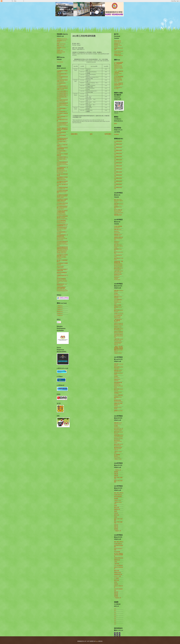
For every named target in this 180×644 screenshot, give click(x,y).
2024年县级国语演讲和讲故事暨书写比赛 (62, 148)
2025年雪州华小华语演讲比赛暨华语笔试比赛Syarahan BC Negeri (62, 200)
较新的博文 (74, 134)
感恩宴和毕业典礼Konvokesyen (118, 274)
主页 (91, 134)
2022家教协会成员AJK (118, 175)
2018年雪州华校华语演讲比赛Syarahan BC (62, 88)
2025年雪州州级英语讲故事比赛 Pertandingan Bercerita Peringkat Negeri (62, 217)
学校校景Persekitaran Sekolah (61, 48)
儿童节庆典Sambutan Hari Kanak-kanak (118, 271)
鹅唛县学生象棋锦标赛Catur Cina (62, 273)
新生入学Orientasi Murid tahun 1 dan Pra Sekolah (118, 201)
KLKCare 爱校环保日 (118, 395)
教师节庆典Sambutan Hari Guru (118, 310)
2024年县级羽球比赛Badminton (61, 133)
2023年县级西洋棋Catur (62, 111)
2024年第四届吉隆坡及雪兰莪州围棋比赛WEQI (62, 139)
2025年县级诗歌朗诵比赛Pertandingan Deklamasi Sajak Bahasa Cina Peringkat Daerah (62, 163)
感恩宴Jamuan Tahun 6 (118, 411)
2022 (115, 618)
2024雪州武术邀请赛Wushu (61, 136)
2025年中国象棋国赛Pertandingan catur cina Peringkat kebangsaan (61, 221)
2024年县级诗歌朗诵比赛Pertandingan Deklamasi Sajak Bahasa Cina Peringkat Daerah (62, 124)
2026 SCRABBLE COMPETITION (60, 267)
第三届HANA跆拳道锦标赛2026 (62, 261)
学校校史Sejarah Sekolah (62, 38)
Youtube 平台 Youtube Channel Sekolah (118, 52)
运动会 (115, 517)
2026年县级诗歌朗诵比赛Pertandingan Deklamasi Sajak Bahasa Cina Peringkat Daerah (62, 243)
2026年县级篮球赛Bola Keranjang (62, 232)
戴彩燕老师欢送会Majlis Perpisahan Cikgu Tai (118, 448)
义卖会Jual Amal (117, 500)
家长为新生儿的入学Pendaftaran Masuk (118, 429)
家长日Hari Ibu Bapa (118, 438)
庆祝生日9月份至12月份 (118, 549)
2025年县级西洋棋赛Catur (62, 157)
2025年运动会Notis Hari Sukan (118, 88)
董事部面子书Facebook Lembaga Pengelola (118, 45)
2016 (115, 612)
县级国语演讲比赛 (118, 574)
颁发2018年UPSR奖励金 (118, 519)
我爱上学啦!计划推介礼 (118, 478)
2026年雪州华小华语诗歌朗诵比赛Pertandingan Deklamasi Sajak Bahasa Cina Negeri (62, 256)
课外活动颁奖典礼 (118, 496)
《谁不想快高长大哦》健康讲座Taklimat (118, 320)
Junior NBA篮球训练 (118, 565)
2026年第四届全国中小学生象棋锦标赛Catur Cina (62, 225)
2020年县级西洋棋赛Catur (62, 95)
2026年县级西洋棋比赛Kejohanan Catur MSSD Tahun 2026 (62, 229)
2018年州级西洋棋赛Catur (62, 91)
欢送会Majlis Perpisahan (117, 242)
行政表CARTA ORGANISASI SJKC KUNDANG (61, 52)
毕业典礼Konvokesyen (116, 294)
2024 (115, 622)
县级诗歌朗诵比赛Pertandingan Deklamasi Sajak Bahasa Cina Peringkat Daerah (118, 385)
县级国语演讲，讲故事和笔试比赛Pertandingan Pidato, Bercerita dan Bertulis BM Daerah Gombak (118, 264)
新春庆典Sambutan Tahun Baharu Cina (118, 215)
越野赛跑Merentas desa (118, 249)
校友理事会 (116, 134)
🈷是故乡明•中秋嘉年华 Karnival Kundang (118, 404)
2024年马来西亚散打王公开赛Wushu (62, 117)
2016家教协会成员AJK (118, 157)
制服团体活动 (117, 509)
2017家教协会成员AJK (118, 160)
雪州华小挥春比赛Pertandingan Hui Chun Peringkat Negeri (118, 211)
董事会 (115, 123)
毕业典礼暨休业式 (118, 494)
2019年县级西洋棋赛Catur (62, 93)
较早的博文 (108, 134)
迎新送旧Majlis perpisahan (117, 380)
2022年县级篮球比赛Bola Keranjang (62, 97)
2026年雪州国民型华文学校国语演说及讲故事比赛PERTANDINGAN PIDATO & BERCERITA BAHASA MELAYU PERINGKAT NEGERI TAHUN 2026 (62, 250)
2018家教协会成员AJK (118, 163)
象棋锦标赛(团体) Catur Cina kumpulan (62, 284)
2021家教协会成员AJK (118, 172)
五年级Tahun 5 (60, 313)
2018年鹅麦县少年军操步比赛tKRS (62, 71)
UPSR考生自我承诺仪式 (118, 589)
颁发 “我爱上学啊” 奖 (118, 492)
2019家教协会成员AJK (118, 166)
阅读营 (115, 505)
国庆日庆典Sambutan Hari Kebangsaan (118, 268)
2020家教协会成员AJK (118, 169)
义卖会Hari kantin (118, 459)
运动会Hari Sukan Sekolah (118, 408)
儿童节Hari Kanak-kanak (118, 452)
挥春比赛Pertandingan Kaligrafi (118, 204)
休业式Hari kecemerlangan (117, 232)
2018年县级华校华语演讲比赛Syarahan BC (62, 80)
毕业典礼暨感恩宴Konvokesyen (118, 227)
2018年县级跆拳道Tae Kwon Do (61, 83)
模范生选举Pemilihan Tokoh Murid (118, 367)
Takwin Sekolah (60, 62)
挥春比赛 (116, 473)
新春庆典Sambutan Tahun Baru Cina (118, 235)
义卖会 (115, 561)
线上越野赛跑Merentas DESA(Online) (117, 456)
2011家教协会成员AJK (118, 142)
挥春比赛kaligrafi (117, 229)
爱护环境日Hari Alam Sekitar (118, 259)
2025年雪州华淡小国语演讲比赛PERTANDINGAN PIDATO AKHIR (62, 196)
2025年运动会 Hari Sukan (118, 256)
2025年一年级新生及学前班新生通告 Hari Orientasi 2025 (118, 84)
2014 (115, 608)
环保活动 (116, 513)
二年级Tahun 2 (60, 307)
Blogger (96, 641)
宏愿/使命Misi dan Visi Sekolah (61, 41)
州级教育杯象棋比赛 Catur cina (62, 276)
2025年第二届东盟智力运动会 (62, 185)
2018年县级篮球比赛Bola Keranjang (62, 74)
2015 (115, 610)
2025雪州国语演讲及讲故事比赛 (62, 174)
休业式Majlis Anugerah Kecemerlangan (117, 278)
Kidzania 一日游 (117, 576)
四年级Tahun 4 (60, 311)
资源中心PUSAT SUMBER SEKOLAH (118, 55)
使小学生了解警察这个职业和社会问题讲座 (118, 555)
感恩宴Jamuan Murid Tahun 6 (118, 374)
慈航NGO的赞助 (117, 305)
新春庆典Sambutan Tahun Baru (118, 297)
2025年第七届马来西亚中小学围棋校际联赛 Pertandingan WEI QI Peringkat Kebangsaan (62, 212)
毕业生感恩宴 (117, 551)
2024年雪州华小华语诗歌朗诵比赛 (62, 154)
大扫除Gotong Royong (118, 313)
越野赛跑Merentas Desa (118, 207)
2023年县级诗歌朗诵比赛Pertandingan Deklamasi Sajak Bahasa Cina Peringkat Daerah (62, 104)
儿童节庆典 (116, 563)
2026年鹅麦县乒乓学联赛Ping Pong (62, 264)
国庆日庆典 (116, 507)
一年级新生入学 (117, 470)
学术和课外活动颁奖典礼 (118, 546)
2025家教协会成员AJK (118, 185)
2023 (115, 620)
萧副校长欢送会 (117, 572)
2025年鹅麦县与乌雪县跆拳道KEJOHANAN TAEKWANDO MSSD (62, 178)
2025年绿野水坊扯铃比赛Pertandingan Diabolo (62, 204)
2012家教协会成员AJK (118, 145)
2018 (115, 616)
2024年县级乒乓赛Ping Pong (62, 142)
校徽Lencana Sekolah (61, 43)
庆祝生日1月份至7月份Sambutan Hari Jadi (118, 324)
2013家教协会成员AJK (118, 148)
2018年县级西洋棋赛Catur (62, 86)
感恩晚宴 (116, 498)
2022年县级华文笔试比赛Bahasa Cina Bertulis (62, 100)
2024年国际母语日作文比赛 (62, 120)
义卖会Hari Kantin (118, 353)
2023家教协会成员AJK (118, 179)
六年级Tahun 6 (60, 315)
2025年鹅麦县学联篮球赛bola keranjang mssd (62, 188)
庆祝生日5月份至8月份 (118, 568)
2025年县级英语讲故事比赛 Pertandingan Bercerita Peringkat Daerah (62, 207)
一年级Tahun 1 (60, 305)
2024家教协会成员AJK (118, 182)
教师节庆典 (116, 515)
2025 (115, 624)
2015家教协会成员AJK (118, 154)
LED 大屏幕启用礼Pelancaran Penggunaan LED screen (118, 301)
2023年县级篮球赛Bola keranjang (62, 109)
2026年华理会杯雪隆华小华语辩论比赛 (62, 270)
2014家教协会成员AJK (118, 151)
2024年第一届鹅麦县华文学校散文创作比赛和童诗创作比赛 (62, 129)
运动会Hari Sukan (118, 326)
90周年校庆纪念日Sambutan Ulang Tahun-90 (118, 343)
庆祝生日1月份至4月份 (118, 586)
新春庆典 (116, 475)
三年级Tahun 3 (60, 309)
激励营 (115, 511)
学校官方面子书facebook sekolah (117, 41)
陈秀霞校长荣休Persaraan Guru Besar (118, 401)
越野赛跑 (116, 472)
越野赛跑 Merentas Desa (118, 307)
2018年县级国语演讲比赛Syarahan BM (62, 77)
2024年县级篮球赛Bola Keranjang (62, 151)
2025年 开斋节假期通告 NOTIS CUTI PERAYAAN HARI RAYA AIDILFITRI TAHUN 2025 (118, 79)
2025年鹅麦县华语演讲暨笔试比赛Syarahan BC (62, 182)
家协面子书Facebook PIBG (118, 49)
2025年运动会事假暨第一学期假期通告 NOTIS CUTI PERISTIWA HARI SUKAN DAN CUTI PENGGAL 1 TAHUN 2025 (118, 66)
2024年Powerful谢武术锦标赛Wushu (62, 145)
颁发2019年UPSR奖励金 (118, 481)
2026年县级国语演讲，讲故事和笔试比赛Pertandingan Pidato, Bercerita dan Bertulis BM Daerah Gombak (62, 237)
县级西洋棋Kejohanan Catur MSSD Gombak (118, 435)
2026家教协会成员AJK (118, 188)
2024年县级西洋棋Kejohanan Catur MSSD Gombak (118, 316)
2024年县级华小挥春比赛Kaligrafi (62, 114)
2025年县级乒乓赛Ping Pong (62, 159)
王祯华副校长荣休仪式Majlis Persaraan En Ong (118, 336)
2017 (115, 614)
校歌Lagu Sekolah (60, 45)
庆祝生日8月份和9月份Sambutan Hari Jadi (118, 332)
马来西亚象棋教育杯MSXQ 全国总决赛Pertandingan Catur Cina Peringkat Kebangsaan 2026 (62, 289)
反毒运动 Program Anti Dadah (118, 392)
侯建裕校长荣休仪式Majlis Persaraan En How (118, 238)
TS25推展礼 (116, 578)
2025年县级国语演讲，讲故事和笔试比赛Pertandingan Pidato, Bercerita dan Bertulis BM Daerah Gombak (62, 170)
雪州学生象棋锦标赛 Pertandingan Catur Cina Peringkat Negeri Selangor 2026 (62, 280)
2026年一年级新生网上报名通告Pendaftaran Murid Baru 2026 (118, 73)
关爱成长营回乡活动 (118, 558)
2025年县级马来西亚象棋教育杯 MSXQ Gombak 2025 (62, 192)
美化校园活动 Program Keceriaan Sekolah (118, 441)
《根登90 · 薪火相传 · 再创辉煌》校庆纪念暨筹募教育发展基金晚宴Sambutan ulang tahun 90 (118, 349)
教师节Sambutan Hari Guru (118, 252)
